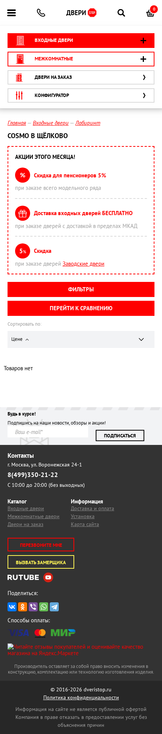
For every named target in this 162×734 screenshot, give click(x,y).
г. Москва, (45, 464)
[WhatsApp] (43, 606)
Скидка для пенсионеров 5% (70, 175)
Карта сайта (85, 524)
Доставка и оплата (92, 508)
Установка (83, 516)
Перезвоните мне (41, 545)
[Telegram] (54, 606)
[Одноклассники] (22, 606)
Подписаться (120, 435)
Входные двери (26, 508)
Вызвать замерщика (41, 562)
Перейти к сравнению (81, 308)
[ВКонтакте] (12, 606)
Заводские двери (83, 263)
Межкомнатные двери (34, 516)
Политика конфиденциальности (81, 697)
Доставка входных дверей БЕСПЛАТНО (83, 213)
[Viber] (33, 606)
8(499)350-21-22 (33, 475)
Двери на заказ (25, 524)
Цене (17, 339)
